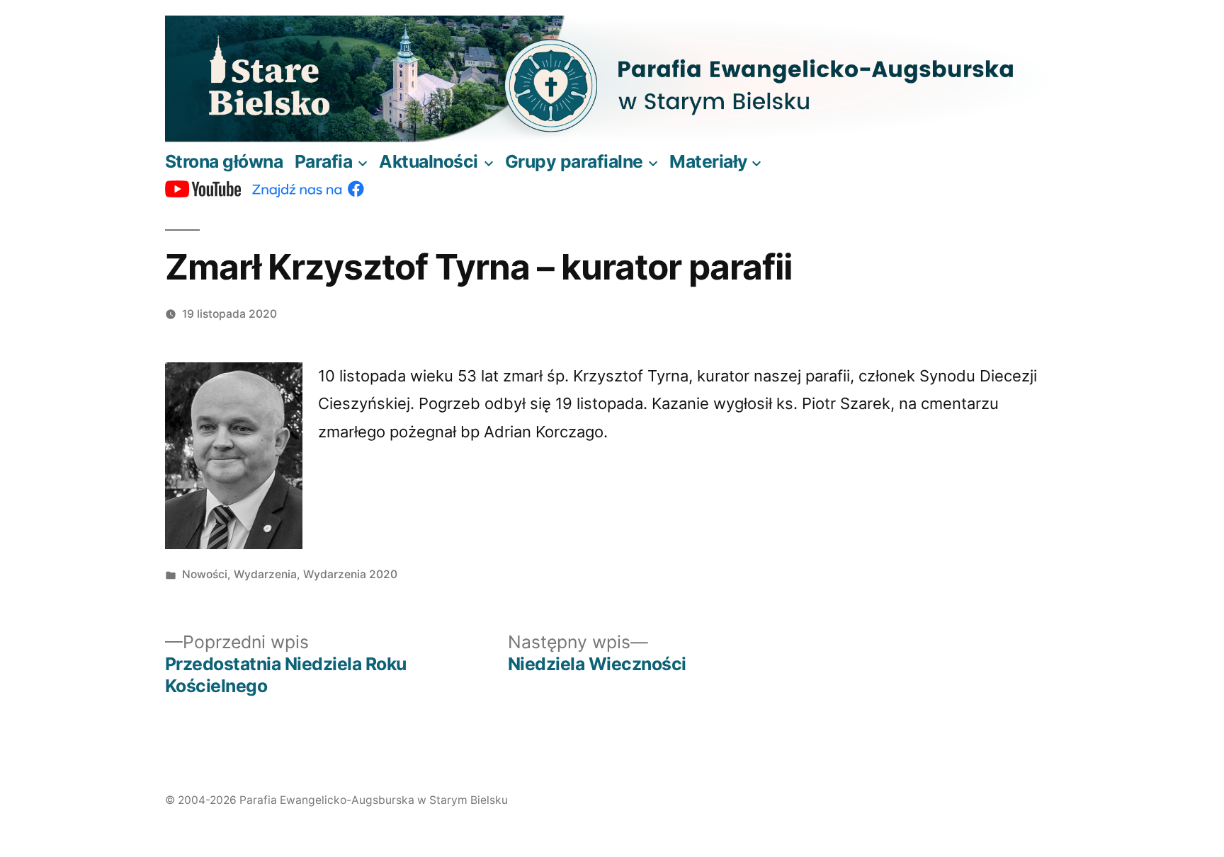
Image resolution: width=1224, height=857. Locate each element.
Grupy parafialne (574, 161)
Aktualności (428, 161)
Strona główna (224, 161)
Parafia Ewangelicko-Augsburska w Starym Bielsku (373, 800)
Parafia (324, 161)
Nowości (204, 574)
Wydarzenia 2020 (350, 574)
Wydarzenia (265, 574)
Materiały (708, 161)
